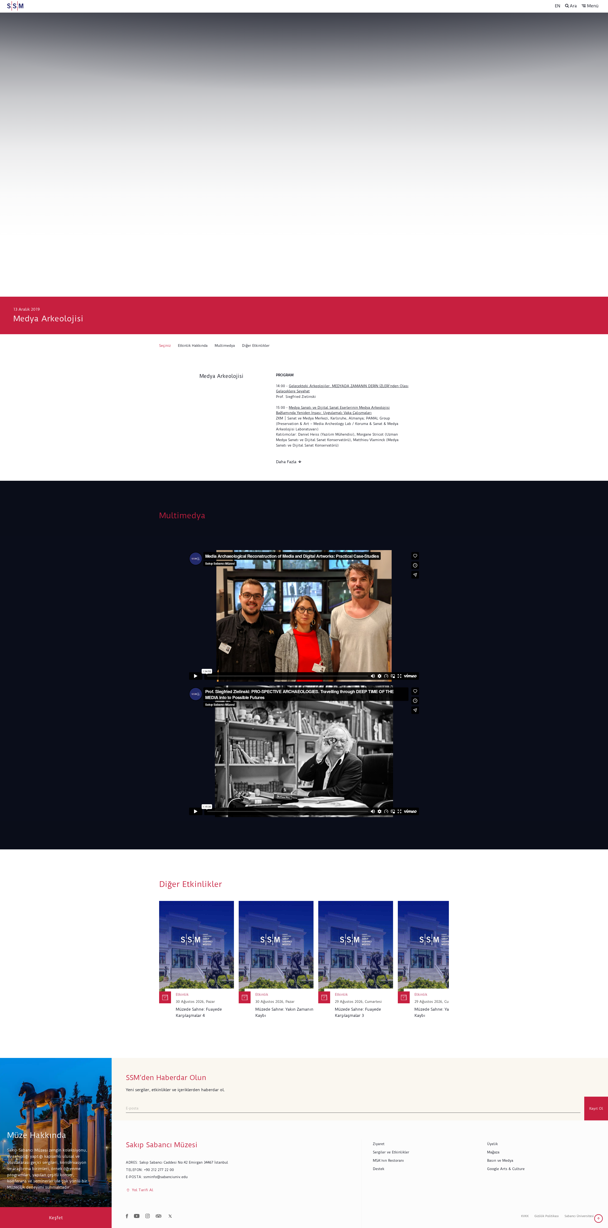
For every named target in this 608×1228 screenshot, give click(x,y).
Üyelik (492, 1144)
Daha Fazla (286, 461)
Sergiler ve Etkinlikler (391, 1152)
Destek (378, 1169)
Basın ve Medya (500, 1160)
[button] (590, 6)
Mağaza (493, 1152)
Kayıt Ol (596, 1108)
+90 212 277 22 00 (159, 1170)
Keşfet (56, 1217)
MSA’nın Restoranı (388, 1160)
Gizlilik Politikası (546, 1216)
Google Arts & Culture (506, 1169)
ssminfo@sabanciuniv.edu (165, 1177)
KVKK (525, 1216)
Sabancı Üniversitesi (579, 1216)
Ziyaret (379, 1144)
